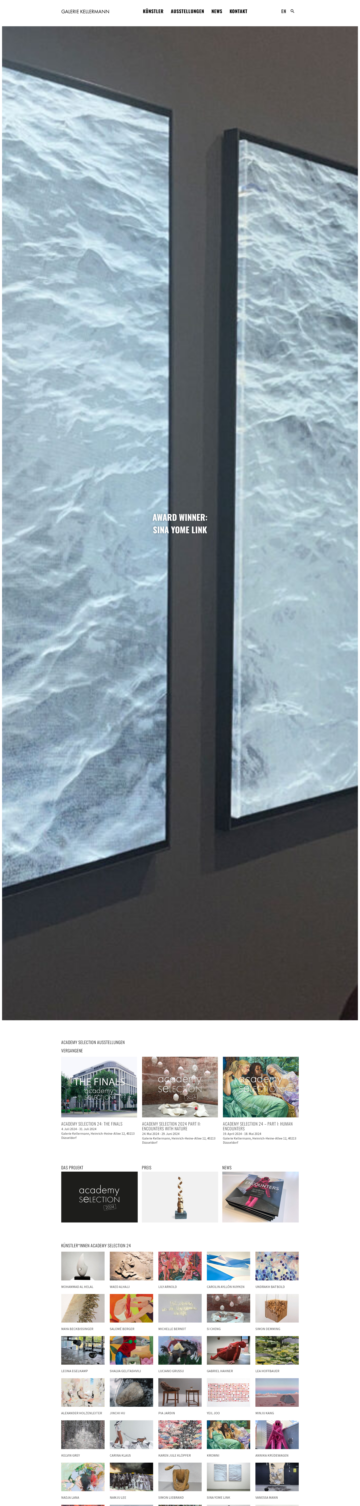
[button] (292, 11)
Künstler (153, 11)
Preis (146, 1167)
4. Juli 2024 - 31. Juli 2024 (78, 1129)
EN (283, 11)
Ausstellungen (187, 11)
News (216, 11)
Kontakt (239, 11)
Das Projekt (72, 1167)
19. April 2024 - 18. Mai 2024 (242, 1134)
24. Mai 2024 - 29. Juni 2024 (160, 1134)
